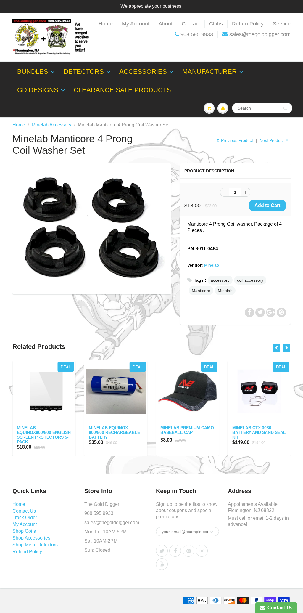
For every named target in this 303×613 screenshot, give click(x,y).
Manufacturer (209, 71)
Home (106, 24)
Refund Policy (27, 551)
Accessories (143, 71)
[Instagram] (202, 551)
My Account (135, 24)
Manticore (201, 290)
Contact (191, 24)
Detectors (84, 71)
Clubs (216, 24)
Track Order (24, 517)
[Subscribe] (211, 532)
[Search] (285, 108)
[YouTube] (162, 564)
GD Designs (37, 90)
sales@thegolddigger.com (260, 34)
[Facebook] (175, 551)
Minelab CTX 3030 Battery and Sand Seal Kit (259, 432)
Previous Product (236, 140)
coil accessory (250, 280)
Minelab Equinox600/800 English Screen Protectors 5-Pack (44, 434)
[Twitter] (162, 551)
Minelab (211, 265)
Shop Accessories (31, 537)
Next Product (272, 140)
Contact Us (24, 510)
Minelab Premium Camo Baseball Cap (187, 430)
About (166, 24)
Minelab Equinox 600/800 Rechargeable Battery (114, 432)
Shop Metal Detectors (35, 544)
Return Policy (248, 24)
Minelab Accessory (51, 124)
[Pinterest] (188, 551)
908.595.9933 (196, 34)
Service (282, 24)
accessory (220, 280)
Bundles (32, 71)
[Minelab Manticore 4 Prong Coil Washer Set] (92, 228)
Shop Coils (24, 531)
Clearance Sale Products (122, 90)
